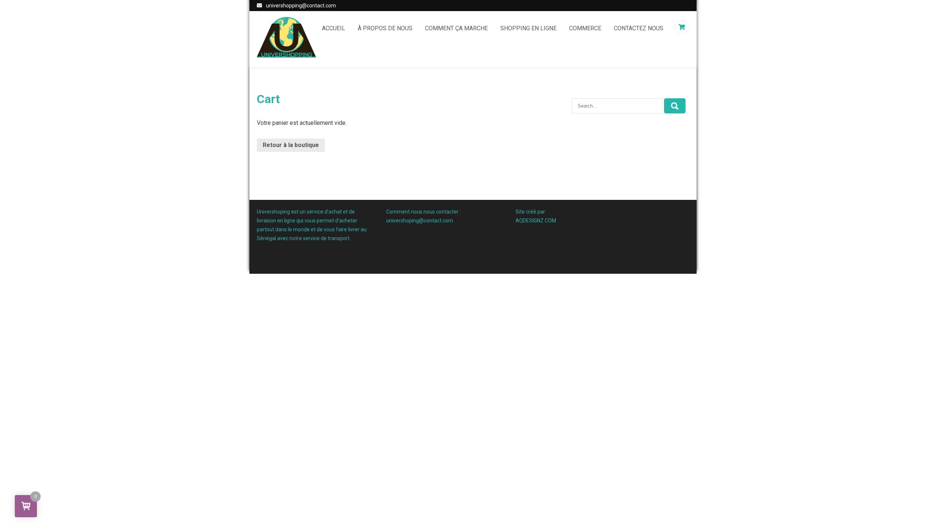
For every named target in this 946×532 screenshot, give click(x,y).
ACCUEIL (333, 28)
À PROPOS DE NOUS (385, 28)
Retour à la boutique (291, 145)
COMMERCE (585, 28)
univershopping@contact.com (301, 5)
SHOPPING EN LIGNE (528, 28)
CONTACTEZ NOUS (638, 28)
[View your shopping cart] (682, 27)
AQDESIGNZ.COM (535, 221)
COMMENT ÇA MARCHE (456, 28)
